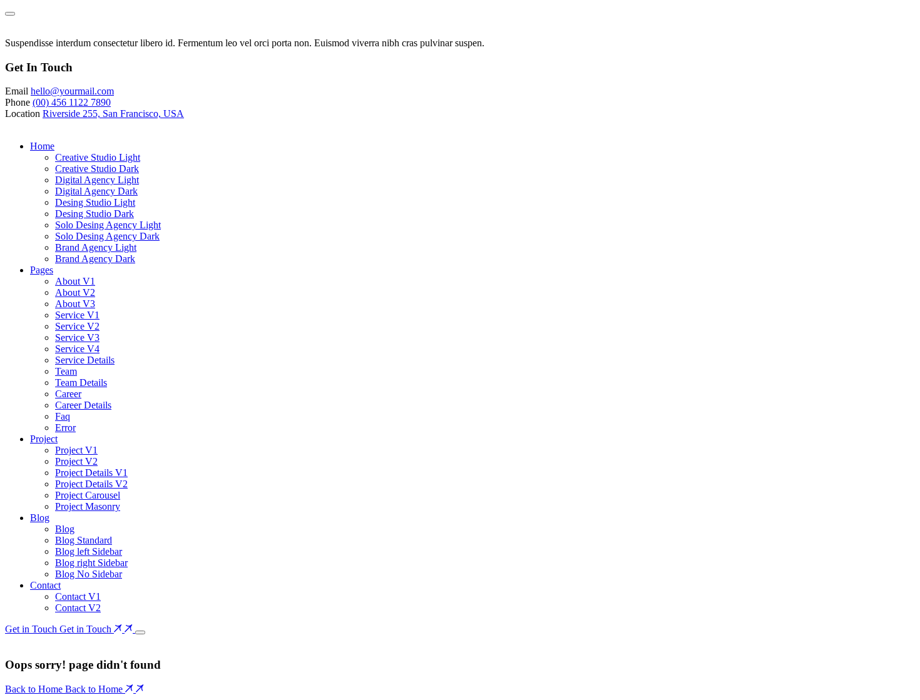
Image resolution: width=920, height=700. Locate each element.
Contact (45, 585)
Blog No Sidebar (88, 574)
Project (44, 439)
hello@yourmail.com (72, 91)
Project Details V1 (91, 472)
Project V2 (76, 461)
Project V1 (76, 450)
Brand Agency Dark (95, 258)
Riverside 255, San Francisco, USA (113, 113)
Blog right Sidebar (91, 562)
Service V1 (77, 315)
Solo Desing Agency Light (108, 225)
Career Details (83, 405)
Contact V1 (78, 596)
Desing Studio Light (95, 202)
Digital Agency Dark (96, 191)
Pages (41, 270)
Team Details (81, 382)
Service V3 (77, 337)
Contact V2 (78, 607)
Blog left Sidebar (88, 551)
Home (42, 146)
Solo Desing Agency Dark (107, 236)
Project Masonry (87, 506)
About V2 (75, 292)
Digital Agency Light (97, 180)
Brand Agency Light (95, 247)
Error (65, 427)
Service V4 (77, 348)
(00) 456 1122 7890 (72, 102)
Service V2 (77, 326)
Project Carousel (87, 495)
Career (68, 393)
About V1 (75, 281)
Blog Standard (83, 540)
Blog (39, 517)
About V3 (75, 303)
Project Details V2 (91, 484)
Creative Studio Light (97, 157)
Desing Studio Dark (94, 213)
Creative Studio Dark (97, 168)
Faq (62, 416)
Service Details (85, 360)
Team (66, 371)
